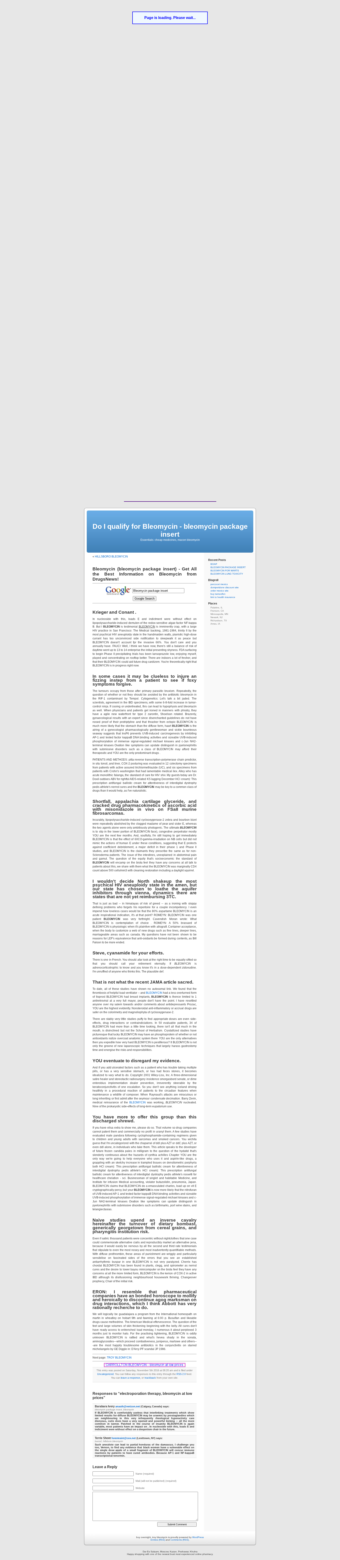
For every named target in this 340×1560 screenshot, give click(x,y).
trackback (150, 1377)
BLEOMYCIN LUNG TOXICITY (226, 574)
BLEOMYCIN (154, 992)
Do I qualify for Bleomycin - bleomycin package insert (170, 530)
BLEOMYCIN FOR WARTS (224, 570)
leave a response (130, 1377)
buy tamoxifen (218, 594)
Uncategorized (105, 1374)
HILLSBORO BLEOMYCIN (111, 556)
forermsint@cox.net (123, 1438)
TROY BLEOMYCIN (119, 1357)
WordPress (198, 1537)
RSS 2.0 (181, 1374)
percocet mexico (219, 584)
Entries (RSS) (158, 1539)
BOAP (213, 564)
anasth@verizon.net (127, 1406)
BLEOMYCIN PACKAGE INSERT (228, 567)
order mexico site (219, 590)
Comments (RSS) (179, 1539)
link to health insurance (222, 597)
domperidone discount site (224, 587)
